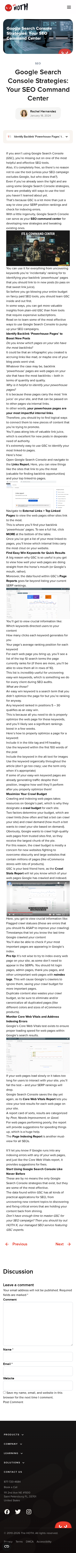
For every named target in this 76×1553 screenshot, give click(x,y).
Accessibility (44, 1541)
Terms (19, 1541)
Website (8, 1378)
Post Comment (13, 1402)
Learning (11, 1453)
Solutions (12, 1462)
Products (11, 1434)
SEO (38, 63)
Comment (10, 1300)
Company (11, 1444)
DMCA (30, 1541)
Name (8, 1350)
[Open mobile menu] (69, 7)
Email (8, 1364)
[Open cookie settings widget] (6, 1546)
